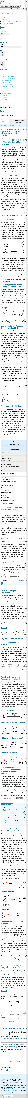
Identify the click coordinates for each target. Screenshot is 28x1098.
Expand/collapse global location (26, 125)
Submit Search (4, 34)
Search (3, 1096)
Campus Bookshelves (20, 125)
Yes (4, 1070)
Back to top (3, 1056)
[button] (5, 97)
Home (8, 125)
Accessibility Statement (6, 1090)
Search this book (4, 28)
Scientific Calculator (8, 86)
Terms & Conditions (20, 1088)
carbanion (23, 657)
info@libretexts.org (8, 1092)
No (9, 1070)
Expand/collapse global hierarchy (2, 126)
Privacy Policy (11, 1088)
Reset (2, 44)
